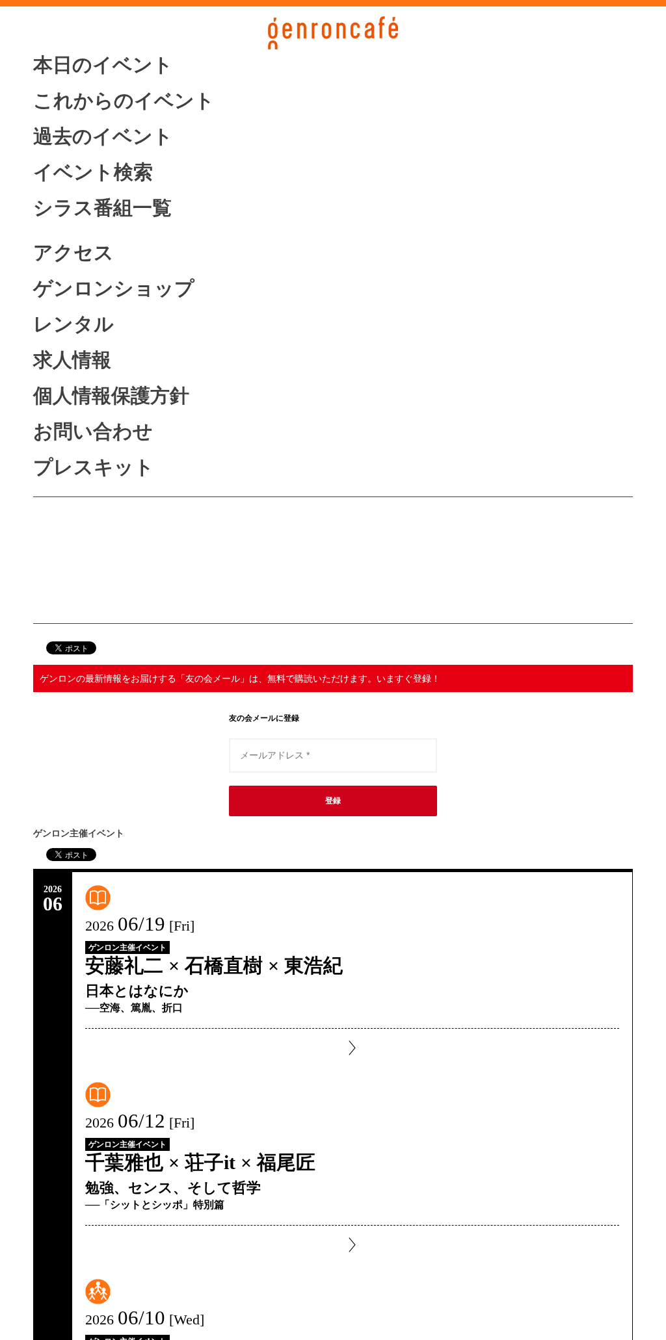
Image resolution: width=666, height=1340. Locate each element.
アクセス (73, 252)
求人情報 (72, 359)
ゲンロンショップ (113, 288)
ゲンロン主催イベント (127, 947)
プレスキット (93, 467)
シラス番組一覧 (102, 207)
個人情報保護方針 (111, 395)
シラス (103, 546)
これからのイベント (124, 100)
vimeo (103, 600)
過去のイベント (103, 136)
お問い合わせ (93, 431)
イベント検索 (93, 172)
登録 (333, 800)
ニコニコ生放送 (103, 574)
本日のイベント (103, 64)
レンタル (73, 324)
